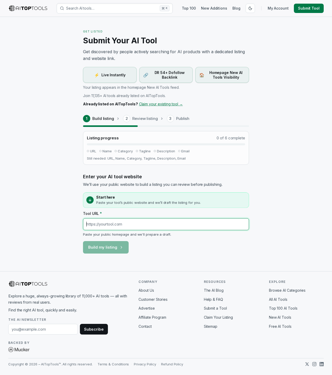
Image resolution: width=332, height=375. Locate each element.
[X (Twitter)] (307, 364)
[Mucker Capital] (19, 349)
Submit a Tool (215, 308)
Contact (145, 326)
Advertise (147, 308)
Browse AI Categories (287, 290)
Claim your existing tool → (161, 104)
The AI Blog (214, 290)
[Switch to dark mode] (250, 8)
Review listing (145, 118)
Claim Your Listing (218, 317)
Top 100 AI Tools (283, 308)
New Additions (214, 8)
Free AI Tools (280, 326)
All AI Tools (278, 299)
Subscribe (94, 329)
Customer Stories (153, 299)
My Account (278, 8)
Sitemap (210, 326)
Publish (182, 118)
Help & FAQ (213, 299)
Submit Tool (309, 8)
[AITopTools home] (28, 8)
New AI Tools (280, 317)
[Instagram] (314, 364)
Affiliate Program (152, 317)
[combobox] (112, 8)
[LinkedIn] (322, 364)
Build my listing (102, 247)
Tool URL (92, 213)
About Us (146, 290)
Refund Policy (172, 364)
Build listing (103, 118)
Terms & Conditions (113, 364)
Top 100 (189, 8)
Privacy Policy (145, 364)
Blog (236, 8)
